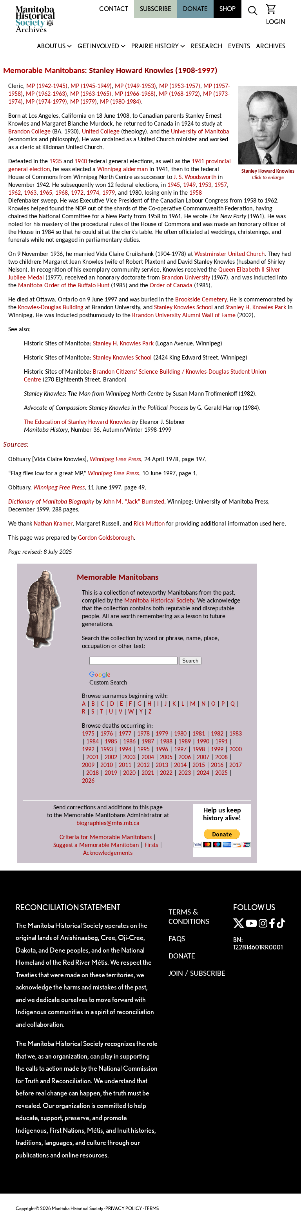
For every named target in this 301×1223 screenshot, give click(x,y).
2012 (143, 765)
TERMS (152, 1208)
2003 (129, 757)
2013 (162, 765)
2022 (166, 773)
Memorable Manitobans (44, 71)
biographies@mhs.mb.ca (108, 823)
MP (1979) (83, 102)
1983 (235, 734)
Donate (195, 9)
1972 (77, 193)
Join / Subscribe (197, 974)
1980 (180, 734)
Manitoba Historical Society (159, 601)
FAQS (177, 939)
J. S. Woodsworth (195, 177)
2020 (129, 773)
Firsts (151, 845)
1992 (88, 750)
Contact (113, 9)
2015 (198, 765)
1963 (30, 193)
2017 (235, 765)
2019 (111, 773)
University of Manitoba (200, 132)
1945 (173, 185)
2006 (184, 757)
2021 (147, 773)
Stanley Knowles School (183, 308)
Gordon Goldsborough (106, 538)
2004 (147, 757)
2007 (203, 757)
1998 (198, 750)
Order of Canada (171, 286)
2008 (221, 757)
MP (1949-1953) (135, 86)
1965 (46, 193)
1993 (106, 750)
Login (275, 22)
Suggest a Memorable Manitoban (96, 845)
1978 (143, 734)
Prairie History (155, 46)
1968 (61, 193)
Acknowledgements (107, 853)
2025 (221, 773)
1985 (111, 742)
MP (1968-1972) (179, 94)
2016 (217, 765)
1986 (129, 742)
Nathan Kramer (53, 524)
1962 (14, 193)
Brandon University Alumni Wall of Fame (184, 315)
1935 (55, 162)
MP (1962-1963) (46, 94)
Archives (270, 46)
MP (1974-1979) (46, 102)
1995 (143, 750)
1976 (106, 734)
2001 (92, 757)
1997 (206, 71)
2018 (92, 773)
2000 (235, 750)
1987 (147, 742)
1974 (93, 193)
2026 (88, 781)
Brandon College (29, 132)
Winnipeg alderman (122, 169)
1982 (217, 734)
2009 (88, 765)
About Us (51, 46)
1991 (221, 742)
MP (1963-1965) (90, 94)
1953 (205, 185)
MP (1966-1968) (135, 94)
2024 (203, 773)
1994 (125, 750)
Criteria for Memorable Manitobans (106, 837)
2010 (106, 765)
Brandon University (185, 278)
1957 (220, 185)
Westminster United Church (229, 254)
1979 (108, 193)
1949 (189, 185)
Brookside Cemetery (201, 300)
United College (101, 132)
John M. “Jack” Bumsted (133, 502)
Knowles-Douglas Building (50, 308)
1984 (92, 742)
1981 (198, 734)
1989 (184, 742)
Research (206, 46)
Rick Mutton (149, 524)
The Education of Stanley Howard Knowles (77, 422)
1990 (203, 742)
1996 (162, 750)
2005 (166, 757)
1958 (195, 193)
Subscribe (155, 9)
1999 (217, 750)
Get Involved (98, 46)
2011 (125, 765)
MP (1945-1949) (91, 86)
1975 (88, 734)
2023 (184, 773)
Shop (227, 9)
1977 (125, 734)
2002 (111, 757)
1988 (166, 742)
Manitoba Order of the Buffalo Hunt (63, 286)
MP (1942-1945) (46, 86)
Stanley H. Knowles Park (255, 308)
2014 (180, 765)
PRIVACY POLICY (123, 1208)
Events (239, 46)
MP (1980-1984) (120, 102)
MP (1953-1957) (179, 86)
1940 (80, 162)
